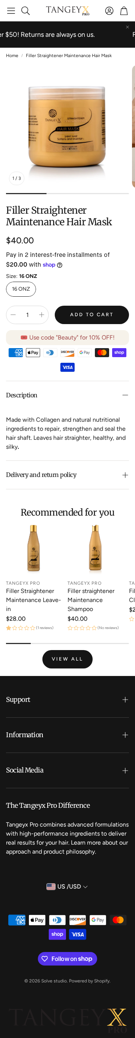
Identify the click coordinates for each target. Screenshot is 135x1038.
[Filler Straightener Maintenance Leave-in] (34, 548)
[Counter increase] (41, 314)
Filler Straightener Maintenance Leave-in (33, 600)
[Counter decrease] (13, 314)
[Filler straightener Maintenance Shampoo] (95, 548)
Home (12, 55)
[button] (11, 10)
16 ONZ (21, 289)
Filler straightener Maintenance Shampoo (91, 600)
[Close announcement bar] (127, 27)
